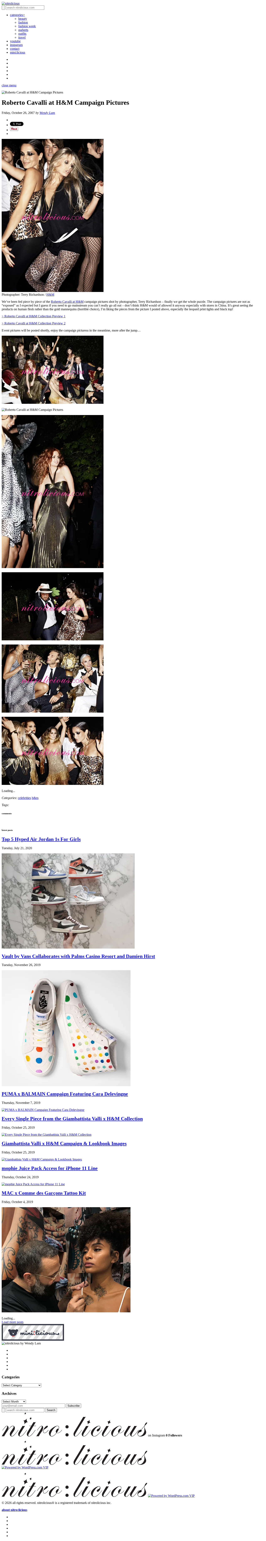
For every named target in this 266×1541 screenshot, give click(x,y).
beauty (22, 18)
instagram (16, 45)
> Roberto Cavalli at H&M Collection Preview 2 (33, 323)
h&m (35, 798)
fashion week (27, 26)
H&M (50, 294)
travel (22, 37)
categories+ (17, 15)
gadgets (23, 30)
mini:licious (17, 52)
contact (14, 48)
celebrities (24, 798)
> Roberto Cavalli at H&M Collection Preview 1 (33, 316)
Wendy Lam (47, 113)
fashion (23, 22)
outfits (22, 33)
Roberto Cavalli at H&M (67, 301)
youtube (15, 41)
